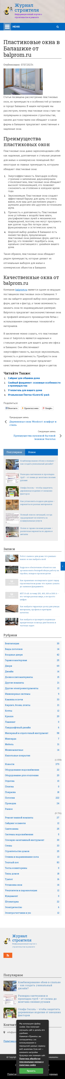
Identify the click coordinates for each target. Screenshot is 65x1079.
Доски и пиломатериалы (32, 677)
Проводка (32, 803)
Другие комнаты (32, 682)
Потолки (32, 797)
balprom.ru (21, 289)
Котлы (32, 710)
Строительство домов (32, 851)
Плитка (32, 786)
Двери (32, 665)
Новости (32, 764)
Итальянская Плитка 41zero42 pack (28, 394)
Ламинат (32, 721)
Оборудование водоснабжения (32, 769)
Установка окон (32, 884)
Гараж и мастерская (32, 660)
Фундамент (32, 896)
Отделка (32, 780)
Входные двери (32, 654)
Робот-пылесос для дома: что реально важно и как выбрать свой (38, 557)
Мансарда (32, 738)
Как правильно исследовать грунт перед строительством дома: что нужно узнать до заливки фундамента (39, 583)
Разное (9, 809)
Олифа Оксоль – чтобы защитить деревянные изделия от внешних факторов (36, 491)
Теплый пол (32, 862)
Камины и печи (32, 699)
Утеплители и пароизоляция (32, 890)
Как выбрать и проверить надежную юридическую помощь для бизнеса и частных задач (38, 622)
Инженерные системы (32, 693)
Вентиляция (32, 643)
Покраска (32, 792)
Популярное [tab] (14, 452)
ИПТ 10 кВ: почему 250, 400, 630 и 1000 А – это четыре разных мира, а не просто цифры (39, 596)
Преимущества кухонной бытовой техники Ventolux (34, 435)
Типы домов (32, 873)
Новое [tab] (32, 452)
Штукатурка (32, 901)
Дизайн (32, 671)
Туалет (32, 879)
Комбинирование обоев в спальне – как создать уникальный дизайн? (37, 462)
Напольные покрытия (17, 755)
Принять (31, 1070)
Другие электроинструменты (32, 688)
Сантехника (32, 828)
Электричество (32, 907)
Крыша (32, 716)
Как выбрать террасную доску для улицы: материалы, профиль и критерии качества (40, 609)
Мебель (32, 744)
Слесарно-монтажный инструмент (32, 840)
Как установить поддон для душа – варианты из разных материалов (37, 502)
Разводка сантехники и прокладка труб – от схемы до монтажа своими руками (38, 477)
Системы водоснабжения (32, 834)
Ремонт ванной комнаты (32, 817)
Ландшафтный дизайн (32, 727)
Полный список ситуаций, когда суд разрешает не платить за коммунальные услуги (36, 517)
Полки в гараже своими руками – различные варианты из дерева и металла (36, 531)
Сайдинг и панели (32, 823)
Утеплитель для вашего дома (25, 390)
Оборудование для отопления (32, 775)
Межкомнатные (32, 749)
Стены (32, 845)
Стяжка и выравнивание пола (32, 856)
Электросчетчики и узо (32, 912)
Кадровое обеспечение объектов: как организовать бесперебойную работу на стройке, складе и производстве (39, 570)
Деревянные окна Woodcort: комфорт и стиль (33, 421)
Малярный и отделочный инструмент (32, 733)
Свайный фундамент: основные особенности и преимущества (34, 384)
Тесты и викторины (32, 868)
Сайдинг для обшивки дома (24, 378)
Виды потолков (32, 649)
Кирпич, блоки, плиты (32, 705)
